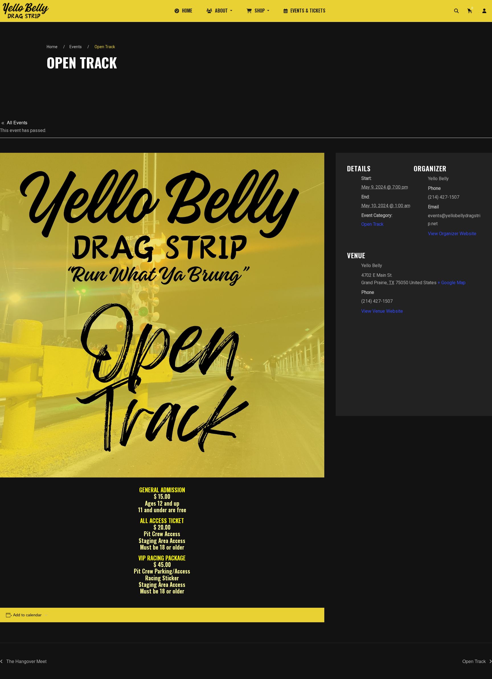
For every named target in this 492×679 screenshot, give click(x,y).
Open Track (372, 224)
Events (75, 46)
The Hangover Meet (25, 661)
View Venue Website (382, 311)
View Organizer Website (452, 233)
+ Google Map (452, 282)
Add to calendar (27, 615)
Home (52, 46)
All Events (16, 122)
